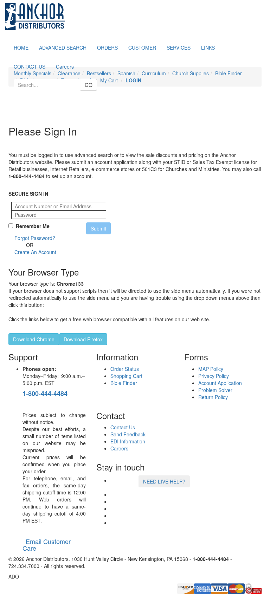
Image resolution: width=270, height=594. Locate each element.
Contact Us (122, 427)
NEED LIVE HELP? (164, 481)
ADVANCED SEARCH (62, 47)
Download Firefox (83, 339)
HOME (21, 47)
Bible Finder (123, 382)
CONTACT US (29, 66)
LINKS (208, 47)
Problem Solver (215, 389)
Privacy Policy (213, 375)
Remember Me (31, 225)
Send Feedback (128, 434)
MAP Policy (210, 368)
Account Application (220, 382)
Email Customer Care (46, 545)
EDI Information (127, 441)
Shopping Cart (126, 375)
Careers (65, 66)
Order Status (124, 368)
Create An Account (35, 251)
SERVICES (179, 47)
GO (88, 84)
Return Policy (213, 396)
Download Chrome (33, 339)
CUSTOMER (142, 47)
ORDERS (107, 47)
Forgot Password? (34, 237)
